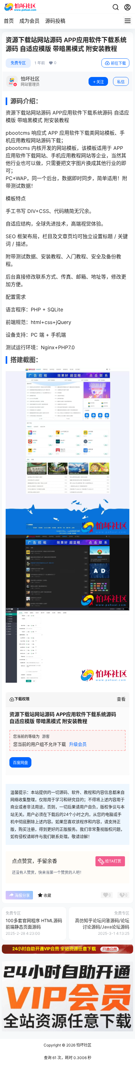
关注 (100, 82)
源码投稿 (55, 21)
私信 (121, 82)
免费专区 (18, 63)
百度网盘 (20, 762)
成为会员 (29, 21)
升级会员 (78, 744)
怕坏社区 (83, 1045)
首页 (9, 21)
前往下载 (118, 63)
